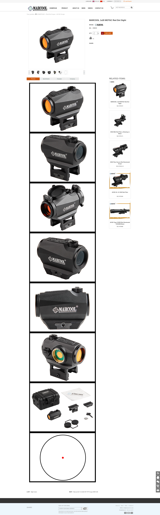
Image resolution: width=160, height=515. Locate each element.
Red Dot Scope (50, 14)
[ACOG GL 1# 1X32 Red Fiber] (120, 181)
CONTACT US (99, 8)
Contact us (130, 505)
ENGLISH (97, 1)
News (122, 505)
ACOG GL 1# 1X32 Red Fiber (120, 192)
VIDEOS (90, 8)
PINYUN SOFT (129, 510)
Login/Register (127, 1)
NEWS (83, 8)
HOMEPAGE (53, 8)
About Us (118, 505)
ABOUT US (75, 8)
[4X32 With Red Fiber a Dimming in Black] (120, 120)
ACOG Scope (61, 14)
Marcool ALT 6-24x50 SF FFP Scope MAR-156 (85, 492)
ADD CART (106, 33)
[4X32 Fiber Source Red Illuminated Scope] (120, 150)
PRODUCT (65, 8)
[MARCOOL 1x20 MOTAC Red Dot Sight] (120, 90)
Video (126, 505)
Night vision (34, 492)
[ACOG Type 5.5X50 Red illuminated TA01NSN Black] (120, 211)
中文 (104, 1)
